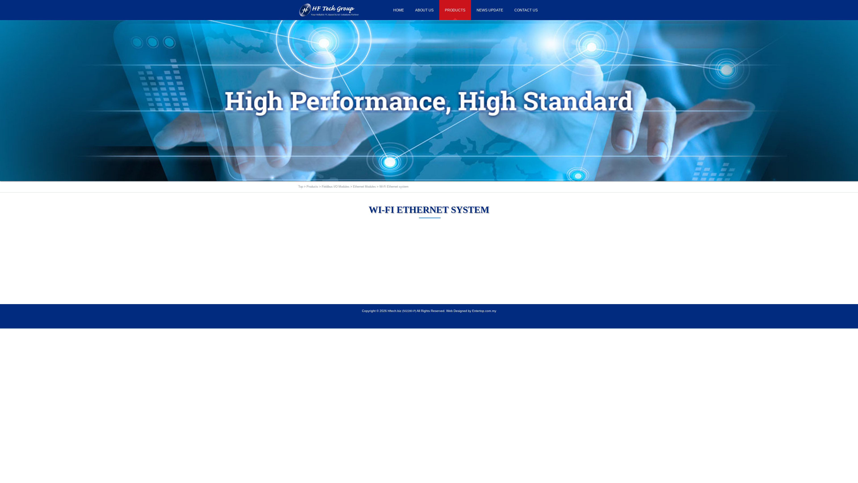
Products (312, 186)
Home (398, 10)
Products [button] (455, 10)
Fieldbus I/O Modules (335, 186)
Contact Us (526, 10)
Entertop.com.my (484, 311)
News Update (490, 10)
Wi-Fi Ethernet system (393, 186)
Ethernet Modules (364, 186)
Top (300, 186)
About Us (424, 10)
